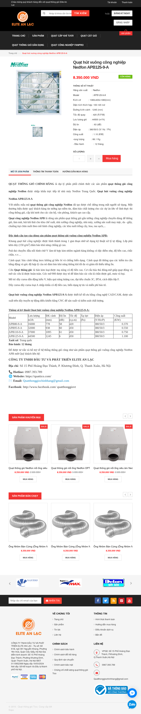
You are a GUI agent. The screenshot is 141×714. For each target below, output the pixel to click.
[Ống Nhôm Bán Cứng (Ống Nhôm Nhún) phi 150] (113, 522)
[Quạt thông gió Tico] (22, 20)
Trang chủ (13, 53)
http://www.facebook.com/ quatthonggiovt (49, 387)
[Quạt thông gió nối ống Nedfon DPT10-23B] (71, 444)
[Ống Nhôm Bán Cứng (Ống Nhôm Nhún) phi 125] (71, 522)
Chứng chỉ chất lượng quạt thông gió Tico (70, 671)
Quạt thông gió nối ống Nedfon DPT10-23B (74, 468)
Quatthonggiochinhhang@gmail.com (111, 678)
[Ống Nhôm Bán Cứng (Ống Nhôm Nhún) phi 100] (28, 522)
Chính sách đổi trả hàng (65, 654)
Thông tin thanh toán (45, 171)
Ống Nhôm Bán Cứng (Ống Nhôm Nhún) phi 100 (35, 546)
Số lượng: (79, 152)
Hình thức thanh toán (105, 619)
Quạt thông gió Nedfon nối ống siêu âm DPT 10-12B (37, 468)
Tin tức (57, 629)
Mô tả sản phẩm (20, 171)
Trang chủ (58, 619)
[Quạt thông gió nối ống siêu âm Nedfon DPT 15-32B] (113, 444)
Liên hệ (57, 634)
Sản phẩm (59, 624)
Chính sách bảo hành (64, 649)
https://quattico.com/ (38, 376)
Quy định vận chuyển (64, 659)
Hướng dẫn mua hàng (75, 171)
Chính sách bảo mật (63, 664)
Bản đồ (98, 634)
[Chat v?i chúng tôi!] (132, 693)
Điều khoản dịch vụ (104, 629)
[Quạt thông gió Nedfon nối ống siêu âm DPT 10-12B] (28, 444)
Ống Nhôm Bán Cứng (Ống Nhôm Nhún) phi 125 (77, 546)
